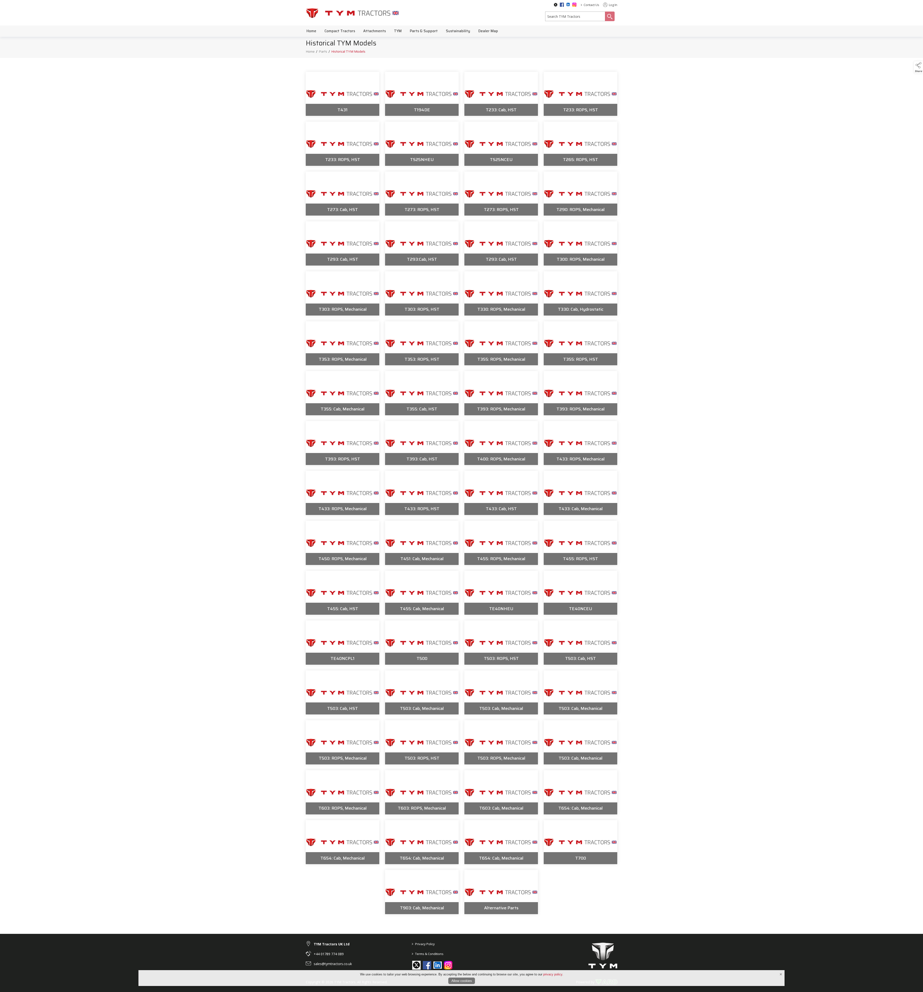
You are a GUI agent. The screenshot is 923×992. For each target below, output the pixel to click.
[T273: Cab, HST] (342, 194)
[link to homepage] (352, 13)
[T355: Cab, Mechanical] (342, 393)
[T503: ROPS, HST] (501, 642)
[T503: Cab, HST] (580, 642)
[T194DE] (422, 94)
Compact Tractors (339, 31)
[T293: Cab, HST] (342, 243)
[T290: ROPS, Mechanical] (580, 194)
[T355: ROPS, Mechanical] (501, 343)
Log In (612, 5)
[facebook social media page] (562, 5)
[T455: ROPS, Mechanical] (501, 543)
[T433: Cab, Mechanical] (580, 493)
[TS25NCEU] (501, 144)
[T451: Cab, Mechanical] (422, 543)
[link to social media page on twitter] (416, 965)
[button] (918, 67)
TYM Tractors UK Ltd (331, 944)
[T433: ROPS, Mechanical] (580, 443)
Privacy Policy (423, 944)
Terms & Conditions (427, 953)
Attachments (374, 31)
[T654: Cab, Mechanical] (580, 792)
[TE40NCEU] (580, 593)
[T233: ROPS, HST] (580, 94)
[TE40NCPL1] (342, 642)
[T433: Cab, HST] (501, 493)
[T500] (422, 642)
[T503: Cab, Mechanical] (422, 692)
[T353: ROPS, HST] (422, 343)
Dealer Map (488, 31)
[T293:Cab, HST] (422, 243)
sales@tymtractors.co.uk (333, 963)
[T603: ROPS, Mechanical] (342, 792)
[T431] (342, 94)
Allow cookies (461, 981)
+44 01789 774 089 (329, 954)
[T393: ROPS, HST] (342, 443)
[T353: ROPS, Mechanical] (342, 343)
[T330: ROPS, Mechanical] (501, 293)
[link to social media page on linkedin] (437, 965)
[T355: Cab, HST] (422, 393)
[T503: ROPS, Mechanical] (342, 742)
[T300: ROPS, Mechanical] (580, 243)
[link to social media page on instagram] (448, 965)
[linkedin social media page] (568, 4)
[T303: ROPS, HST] (422, 293)
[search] (575, 16)
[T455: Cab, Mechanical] (422, 593)
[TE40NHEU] (501, 593)
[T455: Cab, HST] (342, 593)
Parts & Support (424, 31)
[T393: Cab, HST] (422, 443)
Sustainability (458, 31)
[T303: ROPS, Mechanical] (342, 293)
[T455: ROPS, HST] (580, 543)
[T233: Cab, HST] (501, 94)
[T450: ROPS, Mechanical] (342, 543)
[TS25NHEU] (422, 144)
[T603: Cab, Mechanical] (501, 792)
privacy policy (552, 974)
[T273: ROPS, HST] (422, 194)
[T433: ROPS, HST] (422, 493)
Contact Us (591, 5)
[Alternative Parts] (501, 892)
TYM (398, 31)
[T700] (580, 842)
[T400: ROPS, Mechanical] (501, 443)
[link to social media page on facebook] (427, 965)
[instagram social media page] (574, 5)
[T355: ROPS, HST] (580, 343)
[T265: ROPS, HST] (580, 144)
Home (311, 31)
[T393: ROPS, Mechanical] (501, 393)
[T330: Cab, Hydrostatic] (580, 293)
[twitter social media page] (556, 5)
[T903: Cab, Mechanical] (422, 892)
